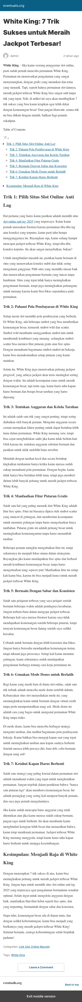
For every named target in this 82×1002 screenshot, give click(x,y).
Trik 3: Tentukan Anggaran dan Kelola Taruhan (39, 155)
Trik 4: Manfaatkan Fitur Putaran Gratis (34, 160)
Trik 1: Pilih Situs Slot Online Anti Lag (31, 144)
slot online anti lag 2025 (18, 221)
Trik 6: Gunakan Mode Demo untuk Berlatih (38, 171)
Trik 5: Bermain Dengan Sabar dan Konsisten (38, 166)
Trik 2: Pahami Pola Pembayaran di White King (39, 149)
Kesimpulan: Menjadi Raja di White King (32, 186)
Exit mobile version (41, 996)
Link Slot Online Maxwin (34, 946)
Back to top (72, 984)
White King (18, 955)
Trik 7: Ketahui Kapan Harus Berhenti (34, 177)
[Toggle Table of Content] (6, 138)
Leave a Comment (41, 967)
